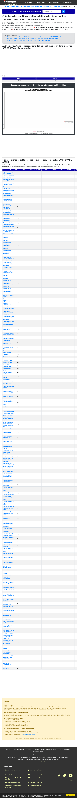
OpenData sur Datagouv (38, 751)
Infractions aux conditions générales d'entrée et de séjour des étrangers (8, 524)
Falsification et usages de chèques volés (8, 603)
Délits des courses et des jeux (8, 554)
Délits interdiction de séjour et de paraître (8, 558)
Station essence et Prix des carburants (13, 771)
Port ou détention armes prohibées (8, 545)
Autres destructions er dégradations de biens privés (8, 508)
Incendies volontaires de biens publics (8, 481)
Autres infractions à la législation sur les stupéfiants (8, 460)
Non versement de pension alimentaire (7, 445)
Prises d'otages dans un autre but (8, 215)
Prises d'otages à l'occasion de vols (7, 211)
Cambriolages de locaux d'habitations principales (8, 334)
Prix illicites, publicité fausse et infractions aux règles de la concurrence (8, 636)
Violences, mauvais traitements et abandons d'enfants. (7, 438)
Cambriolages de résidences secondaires (8, 337)
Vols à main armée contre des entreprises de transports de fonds (8, 259)
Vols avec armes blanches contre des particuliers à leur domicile (7, 291)
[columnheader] (19, 78)
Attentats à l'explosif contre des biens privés (8, 493)
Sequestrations (6, 218)
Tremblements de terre (13, 782)
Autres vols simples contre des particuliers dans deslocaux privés (8, 391)
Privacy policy (41, 761)
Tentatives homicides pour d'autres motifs (8, 196)
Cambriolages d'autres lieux (8, 348)
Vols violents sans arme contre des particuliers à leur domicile (8, 318)
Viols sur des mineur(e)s (8, 413)
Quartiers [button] (28, 2)
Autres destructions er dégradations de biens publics (36, 6)
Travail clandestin (7, 619)
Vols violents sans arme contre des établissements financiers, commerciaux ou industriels (8, 302)
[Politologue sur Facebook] (59, 777)
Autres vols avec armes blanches (8, 296)
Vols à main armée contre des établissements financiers (7, 238)
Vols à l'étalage (6, 356)
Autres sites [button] (67, 2)
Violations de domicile (8, 233)
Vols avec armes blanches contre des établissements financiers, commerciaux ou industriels (7, 275)
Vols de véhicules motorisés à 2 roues (7, 365)
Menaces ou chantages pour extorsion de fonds (8, 223)
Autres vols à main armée (7, 268)
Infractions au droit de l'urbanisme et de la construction (8, 657)
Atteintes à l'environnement (7, 567)
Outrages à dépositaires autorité (8, 538)
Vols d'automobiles (7, 362)
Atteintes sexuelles (7, 428)
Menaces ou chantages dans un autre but (8, 227)
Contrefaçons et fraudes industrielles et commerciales (8, 596)
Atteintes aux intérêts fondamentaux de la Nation (8, 550)
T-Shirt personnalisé (35, 785)
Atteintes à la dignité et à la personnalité (8, 231)
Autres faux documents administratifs (8, 583)
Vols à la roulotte (7, 368)
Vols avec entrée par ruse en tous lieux (8, 351)
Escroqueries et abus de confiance (8, 611)
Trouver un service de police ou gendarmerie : (27, 11)
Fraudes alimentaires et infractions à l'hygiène (8, 470)
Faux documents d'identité (7, 572)
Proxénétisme (6, 409)
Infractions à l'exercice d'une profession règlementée (8, 652)
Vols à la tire (5, 354)
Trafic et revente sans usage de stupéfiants (8, 449)
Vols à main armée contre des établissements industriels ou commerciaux (7, 245)
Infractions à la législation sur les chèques (7, 615)
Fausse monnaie (6, 591)
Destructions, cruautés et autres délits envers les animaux (8, 562)
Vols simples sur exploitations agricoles (8, 380)
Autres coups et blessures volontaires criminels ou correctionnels (8, 206)
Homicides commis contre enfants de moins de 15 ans (7, 432)
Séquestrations (6, 220)
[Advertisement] (38, 62)
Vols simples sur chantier (6, 376)
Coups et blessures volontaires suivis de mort (7, 201)
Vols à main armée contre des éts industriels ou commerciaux (7, 253)
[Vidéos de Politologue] (70, 777)
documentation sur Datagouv (29, 734)
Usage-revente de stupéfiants (7, 453)
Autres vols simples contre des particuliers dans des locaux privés (8, 396)
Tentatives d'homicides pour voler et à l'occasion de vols (8, 192)
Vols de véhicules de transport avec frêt (8, 359)
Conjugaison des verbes (36, 782)
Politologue (46, 754)
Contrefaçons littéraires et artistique (8, 600)
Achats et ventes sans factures (8, 647)
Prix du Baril (9, 775)
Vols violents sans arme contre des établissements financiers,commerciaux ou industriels (8, 311)
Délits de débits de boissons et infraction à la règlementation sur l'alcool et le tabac (8, 465)
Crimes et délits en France (11, 6)
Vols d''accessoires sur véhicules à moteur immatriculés (8, 372)
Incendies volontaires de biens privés (8, 484)
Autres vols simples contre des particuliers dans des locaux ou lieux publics (8, 402)
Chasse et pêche (7, 569)
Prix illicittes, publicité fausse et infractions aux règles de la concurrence (8, 642)
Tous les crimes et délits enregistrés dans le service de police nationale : (34, 37)
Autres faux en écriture (8, 589)
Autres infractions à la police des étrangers (8, 534)
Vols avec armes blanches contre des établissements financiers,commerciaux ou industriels (8, 283)
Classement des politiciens (37, 775)
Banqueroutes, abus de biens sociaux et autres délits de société (8, 630)
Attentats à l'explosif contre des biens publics (7, 489)
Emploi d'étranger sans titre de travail (8, 622)
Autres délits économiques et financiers (7, 665)
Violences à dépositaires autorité (8, 542)
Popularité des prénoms (36, 778)
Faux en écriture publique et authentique (8, 586)
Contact (71, 780)
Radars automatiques (35, 770)
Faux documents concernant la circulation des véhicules (7, 578)
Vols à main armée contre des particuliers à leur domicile (8, 264)
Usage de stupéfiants (8, 456)
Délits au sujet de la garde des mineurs (7, 442)
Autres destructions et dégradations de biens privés (8, 513)
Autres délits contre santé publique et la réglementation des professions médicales (8, 476)
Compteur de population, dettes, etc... (13, 786)
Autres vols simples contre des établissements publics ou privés (8, 385)
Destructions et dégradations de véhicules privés (7, 518)
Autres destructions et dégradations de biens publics (8, 503)
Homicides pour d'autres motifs (6, 187)
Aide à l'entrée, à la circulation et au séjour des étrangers (8, 530)
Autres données (54, 2)
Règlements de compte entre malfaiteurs (8, 176)
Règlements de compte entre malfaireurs (8, 172)
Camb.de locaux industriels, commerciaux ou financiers (7, 342)
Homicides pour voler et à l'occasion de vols (8, 184)
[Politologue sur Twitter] (64, 777)
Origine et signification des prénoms (13, 778)
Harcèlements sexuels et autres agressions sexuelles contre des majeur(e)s (8, 418)
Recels (4, 406)
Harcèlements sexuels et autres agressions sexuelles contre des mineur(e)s (8, 424)
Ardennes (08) (58, 6)
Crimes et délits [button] (40, 2)
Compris (70, 795)
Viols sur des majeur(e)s (8, 411)
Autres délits (6, 668)
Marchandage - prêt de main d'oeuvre (8, 626)
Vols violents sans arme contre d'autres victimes (8, 329)
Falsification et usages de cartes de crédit (8, 607)
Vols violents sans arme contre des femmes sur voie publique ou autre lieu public (8, 323)
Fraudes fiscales (6, 661)
